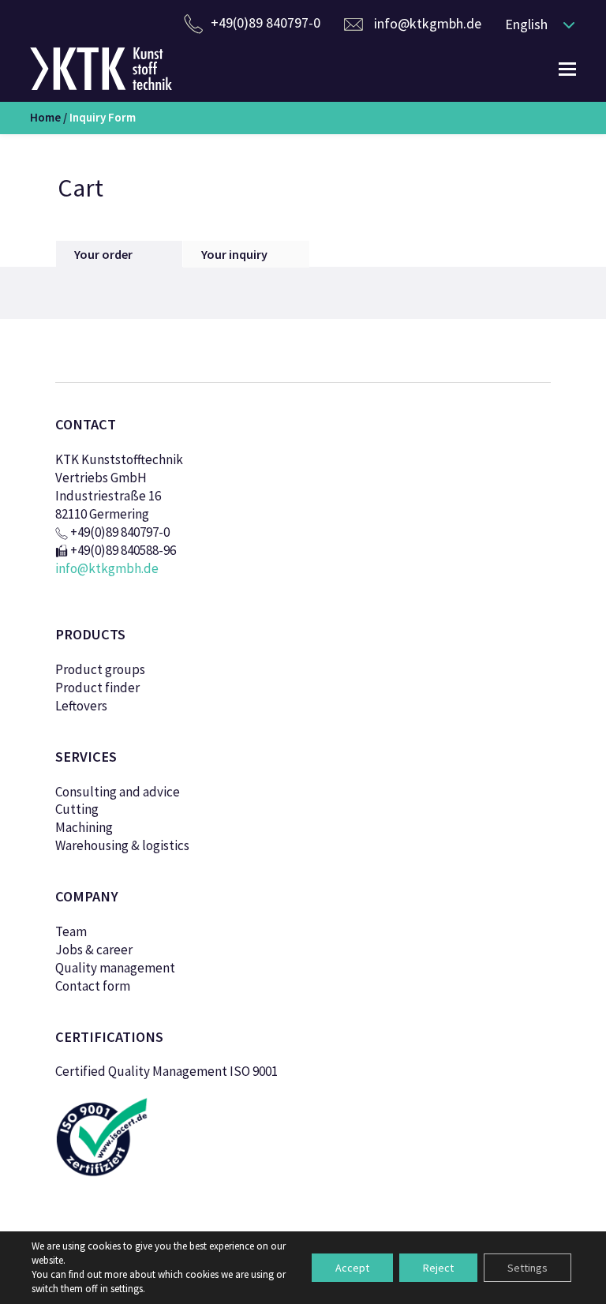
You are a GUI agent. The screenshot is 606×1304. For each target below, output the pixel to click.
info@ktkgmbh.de (427, 23)
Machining (84, 827)
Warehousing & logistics (122, 845)
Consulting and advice (117, 791)
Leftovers (81, 705)
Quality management (115, 967)
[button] (536, 24)
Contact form (92, 986)
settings (126, 1288)
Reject (438, 1268)
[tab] (119, 254)
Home (45, 117)
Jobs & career (94, 949)
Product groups (100, 669)
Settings (527, 1268)
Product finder (97, 687)
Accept (352, 1268)
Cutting (77, 809)
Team (71, 931)
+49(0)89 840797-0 (265, 22)
